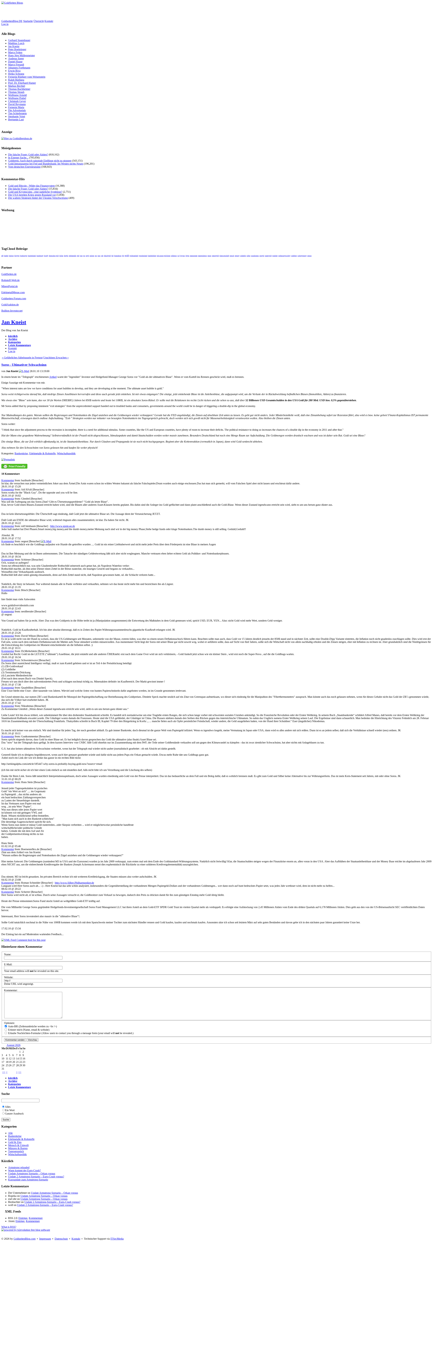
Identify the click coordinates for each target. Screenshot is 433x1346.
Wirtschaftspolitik (66, 453)
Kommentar (7, 480)
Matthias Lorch (16, 43)
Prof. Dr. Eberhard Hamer (22, 82)
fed (112, 256)
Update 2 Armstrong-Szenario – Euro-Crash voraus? (36, 1176)
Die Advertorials (17, 110)
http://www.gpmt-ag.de (62, 526)
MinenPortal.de (9, 286)
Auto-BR (12, 1026)
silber (248, 256)
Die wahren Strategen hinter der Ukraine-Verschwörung (38, 197)
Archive (12, 339)
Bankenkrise (21, 453)
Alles (7, 1106)
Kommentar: (10, 990)
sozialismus (255, 256)
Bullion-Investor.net (11, 310)
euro (99, 256)
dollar (61, 256)
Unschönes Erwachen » (56, 357)
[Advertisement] (62, 12)
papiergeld (215, 256)
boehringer (23, 256)
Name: (7, 954)
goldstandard (134, 256)
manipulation (202, 256)
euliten (92, 256)
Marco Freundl (16, 64)
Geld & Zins (14, 1142)
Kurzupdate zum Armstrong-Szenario (28, 1179)
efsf (78, 256)
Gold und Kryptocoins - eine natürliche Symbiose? (35, 191)
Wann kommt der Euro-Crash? (24, 1170)
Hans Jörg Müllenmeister (21, 55)
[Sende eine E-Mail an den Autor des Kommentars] (46, 541)
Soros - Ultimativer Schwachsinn (24, 364)
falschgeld (107, 256)
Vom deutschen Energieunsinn (24, 166)
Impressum (45, 1238)
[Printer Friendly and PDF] (14, 467)
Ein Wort (10, 1110)
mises (209, 256)
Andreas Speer (16, 58)
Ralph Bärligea (16, 79)
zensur (309, 256)
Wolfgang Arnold (17, 95)
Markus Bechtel (16, 86)
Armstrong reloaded (18, 1167)
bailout (11, 256)
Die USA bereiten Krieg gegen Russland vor (32, 194)
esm (81, 256)
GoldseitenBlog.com (25, 1238)
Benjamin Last (16, 119)
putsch (232, 256)
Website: (8, 977)
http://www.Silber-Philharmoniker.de (74, 882)
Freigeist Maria (16, 107)
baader (6, 256)
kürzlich (13, 336)
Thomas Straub (16, 92)
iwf (178, 256)
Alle (10, 1133)
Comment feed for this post (30, 940)
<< (3, 1072)
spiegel (261, 256)
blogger (16, 256)
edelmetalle (72, 256)
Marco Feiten (15, 52)
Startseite (28, 21)
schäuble (243, 256)
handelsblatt (152, 256)
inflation (174, 256)
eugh (87, 256)
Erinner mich (14, 1029)
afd (2, 256)
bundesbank (32, 256)
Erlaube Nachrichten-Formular (24, 1033)
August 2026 (13, 1045)
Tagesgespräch (16, 1151)
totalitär (275, 256)
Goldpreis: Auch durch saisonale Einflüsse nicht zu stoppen (39, 160)
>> (19, 1072)
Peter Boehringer (17, 49)
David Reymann (17, 104)
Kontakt (48, 21)
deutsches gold (54, 256)
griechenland (143, 256)
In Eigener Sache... (18, 157)
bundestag (40, 256)
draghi (66, 256)
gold (127, 255)
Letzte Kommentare (19, 345)
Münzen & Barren (18, 1148)
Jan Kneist (13, 46)
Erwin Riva (14, 70)
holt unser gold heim (163, 256)
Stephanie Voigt (16, 116)
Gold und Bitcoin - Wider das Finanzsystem (31, 185)
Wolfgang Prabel (17, 98)
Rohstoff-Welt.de (10, 280)
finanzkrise (117, 256)
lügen (187, 256)
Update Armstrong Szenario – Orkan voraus (31, 1173)
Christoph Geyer (17, 101)
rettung (237, 256)
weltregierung (302, 256)
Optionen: (9, 1023)
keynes (182, 256)
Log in (4, 24)
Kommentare (36, 1218)
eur (96, 256)
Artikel (53, 376)
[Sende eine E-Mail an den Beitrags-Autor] (24, 371)
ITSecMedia (117, 1238)
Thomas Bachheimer (19, 89)
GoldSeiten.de (9, 274)
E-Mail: (8, 964)
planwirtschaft (224, 256)
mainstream (193, 256)
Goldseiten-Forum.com (13, 298)
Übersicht (38, 21)
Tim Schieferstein (17, 113)
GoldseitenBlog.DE (11, 21)
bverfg (46, 256)
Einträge (22, 1218)
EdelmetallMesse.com (13, 292)
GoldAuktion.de (10, 304)
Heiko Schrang (16, 73)
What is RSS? (8, 1226)
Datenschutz (61, 1238)
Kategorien (14, 342)
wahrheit (294, 256)
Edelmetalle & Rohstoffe (42, 453)
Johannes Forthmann (19, 67)
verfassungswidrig (284, 256)
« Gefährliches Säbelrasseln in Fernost (22, 357)
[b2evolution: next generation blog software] (25, 1229)
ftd (123, 256)
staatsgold (268, 256)
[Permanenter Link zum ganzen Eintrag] (8, 459)
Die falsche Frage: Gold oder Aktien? (28, 154)
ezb (102, 256)
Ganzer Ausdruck (14, 1113)
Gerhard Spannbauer (19, 40)
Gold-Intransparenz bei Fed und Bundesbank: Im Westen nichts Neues (45, 163)
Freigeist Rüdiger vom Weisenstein (26, 76)
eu (84, 256)
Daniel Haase (15, 61)
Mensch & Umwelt (18, 1145)
